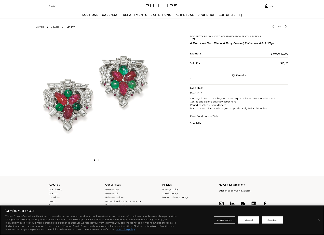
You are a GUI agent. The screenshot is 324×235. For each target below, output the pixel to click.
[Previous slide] (56, 96)
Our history (55, 189)
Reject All (248, 220)
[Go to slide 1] (95, 160)
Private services (114, 197)
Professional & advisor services (123, 201)
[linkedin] (232, 204)
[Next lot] (286, 26)
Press (52, 201)
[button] (95, 95)
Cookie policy (170, 193)
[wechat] (243, 204)
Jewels (40, 26)
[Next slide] (137, 96)
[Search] (240, 15)
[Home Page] (161, 6)
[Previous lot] (273, 26)
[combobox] (54, 6)
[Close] (318, 220)
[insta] (221, 204)
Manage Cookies (224, 220)
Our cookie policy (125, 229)
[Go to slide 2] (98, 160)
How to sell (111, 193)
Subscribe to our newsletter (235, 190)
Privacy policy (170, 189)
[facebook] (264, 204)
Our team (54, 193)
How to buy (112, 189)
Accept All (272, 220)
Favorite (241, 75)
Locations (54, 197)
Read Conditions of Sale (204, 116)
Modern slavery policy (175, 197)
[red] (253, 204)
